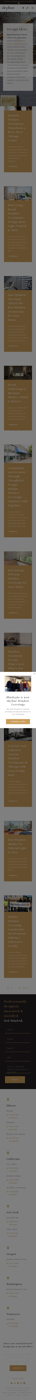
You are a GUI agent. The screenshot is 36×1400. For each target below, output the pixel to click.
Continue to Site (18, 722)
